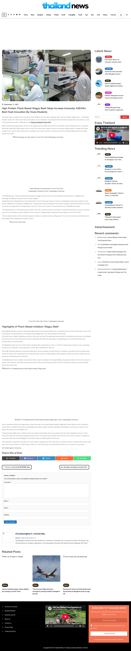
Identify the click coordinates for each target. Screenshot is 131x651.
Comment (7, 482)
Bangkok (40, 15)
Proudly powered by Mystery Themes (76, 648)
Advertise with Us (10, 615)
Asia (92, 15)
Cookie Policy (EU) (10, 631)
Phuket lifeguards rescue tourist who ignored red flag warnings (114, 96)
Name (6, 501)
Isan (86, 15)
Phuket (56, 15)
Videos (105, 15)
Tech (98, 15)
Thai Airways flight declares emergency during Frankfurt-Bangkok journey (46, 591)
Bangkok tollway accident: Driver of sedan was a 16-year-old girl (114, 182)
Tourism (113, 15)
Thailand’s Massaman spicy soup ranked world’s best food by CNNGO (113, 218)
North (63, 15)
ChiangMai (71, 15)
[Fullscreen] (127, 143)
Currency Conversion (11, 606)
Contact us (8, 623)
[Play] (97, 143)
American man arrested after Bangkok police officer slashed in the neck (113, 73)
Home (26, 15)
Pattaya (48, 15)
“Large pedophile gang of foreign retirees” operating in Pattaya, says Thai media (112, 272)
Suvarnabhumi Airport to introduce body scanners (114, 206)
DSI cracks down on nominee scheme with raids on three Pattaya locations (113, 61)
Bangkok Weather (10, 611)
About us (7, 619)
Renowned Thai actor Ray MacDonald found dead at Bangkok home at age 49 (77, 591)
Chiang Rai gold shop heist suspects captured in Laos (114, 108)
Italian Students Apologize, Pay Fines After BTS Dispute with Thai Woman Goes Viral (112, 255)
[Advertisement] (65, 32)
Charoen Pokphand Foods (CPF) (41, 122)
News (32, 15)
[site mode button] (121, 15)
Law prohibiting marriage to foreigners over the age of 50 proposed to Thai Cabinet (114, 158)
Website (6, 515)
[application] (112, 135)
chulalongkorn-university (30, 533)
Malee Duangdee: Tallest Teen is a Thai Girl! (114, 194)
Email (6, 508)
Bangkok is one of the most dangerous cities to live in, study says (114, 170)
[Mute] (123, 143)
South (80, 15)
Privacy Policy (9, 627)
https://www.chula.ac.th (28, 538)
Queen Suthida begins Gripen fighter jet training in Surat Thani (114, 85)
